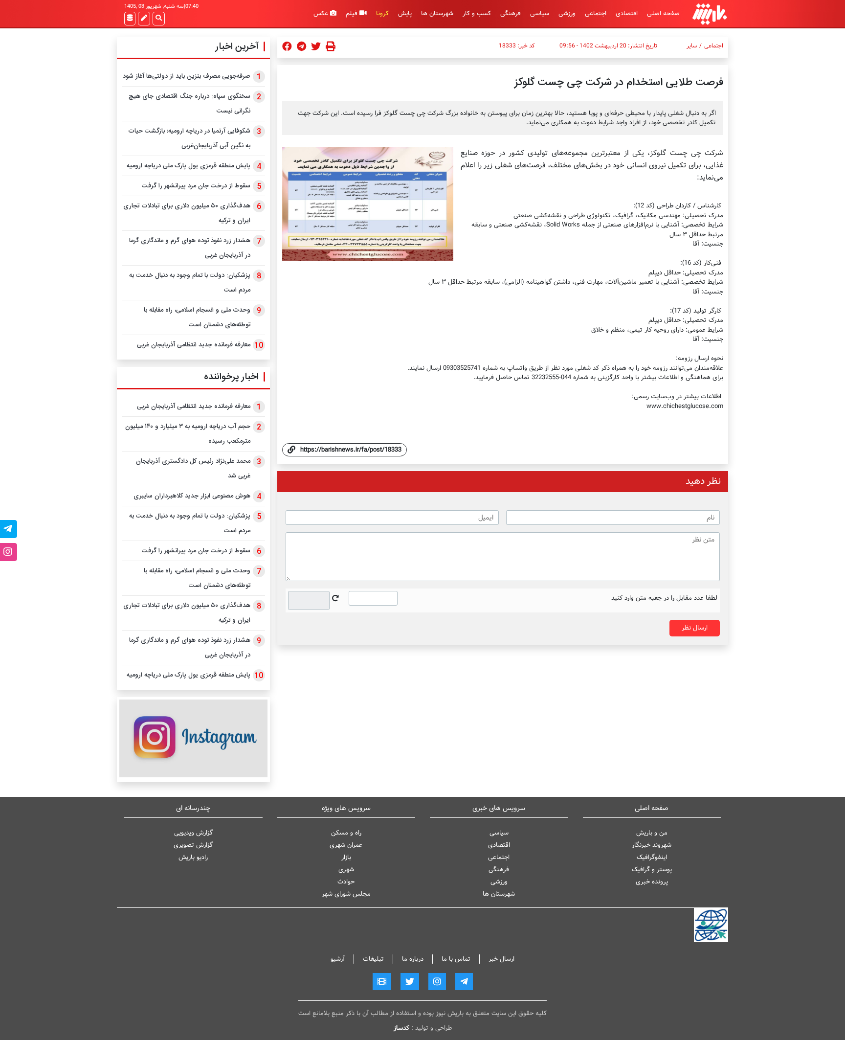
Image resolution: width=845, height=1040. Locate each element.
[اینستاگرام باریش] (193, 738)
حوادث (346, 882)
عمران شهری (346, 845)
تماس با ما (456, 959)
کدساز (401, 1028)
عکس (321, 13)
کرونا (382, 13)
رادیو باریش (193, 857)
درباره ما (412, 959)
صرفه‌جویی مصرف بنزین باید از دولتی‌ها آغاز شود (186, 76)
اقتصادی (627, 13)
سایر (692, 46)
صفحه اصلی (663, 13)
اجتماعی (595, 13)
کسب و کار (477, 13)
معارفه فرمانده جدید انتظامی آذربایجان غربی (193, 344)
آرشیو (338, 959)
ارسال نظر (695, 628)
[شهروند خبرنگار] (144, 18)
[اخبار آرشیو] (129, 18)
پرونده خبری (652, 882)
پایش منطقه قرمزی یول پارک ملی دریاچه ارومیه (188, 165)
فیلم (352, 13)
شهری (346, 869)
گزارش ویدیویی (193, 833)
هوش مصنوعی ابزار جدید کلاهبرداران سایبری (191, 496)
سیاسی (539, 13)
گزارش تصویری (193, 845)
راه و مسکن (346, 833)
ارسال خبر (501, 959)
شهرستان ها (437, 13)
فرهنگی (510, 13)
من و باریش (651, 833)
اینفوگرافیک (652, 857)
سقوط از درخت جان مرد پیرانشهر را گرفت (196, 186)
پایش (405, 13)
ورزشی (567, 13)
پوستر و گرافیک (652, 869)
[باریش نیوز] (709, 13)
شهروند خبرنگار (651, 845)
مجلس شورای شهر (346, 894)
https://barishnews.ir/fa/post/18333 (350, 450)
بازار (346, 857)
